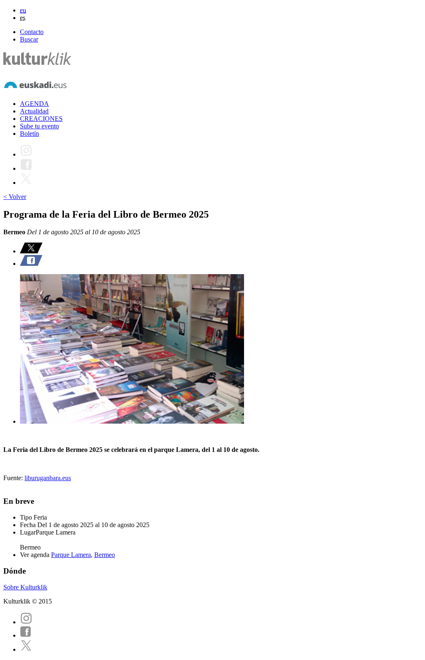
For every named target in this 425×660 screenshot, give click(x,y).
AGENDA (34, 103)
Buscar (29, 39)
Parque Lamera (71, 554)
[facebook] (26, 635)
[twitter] (26, 649)
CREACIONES (41, 118)
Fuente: (13, 477)
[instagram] (26, 622)
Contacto (32, 31)
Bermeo (104, 554)
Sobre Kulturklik (25, 587)
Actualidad (34, 111)
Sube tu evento (39, 126)
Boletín (29, 133)
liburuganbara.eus (47, 477)
